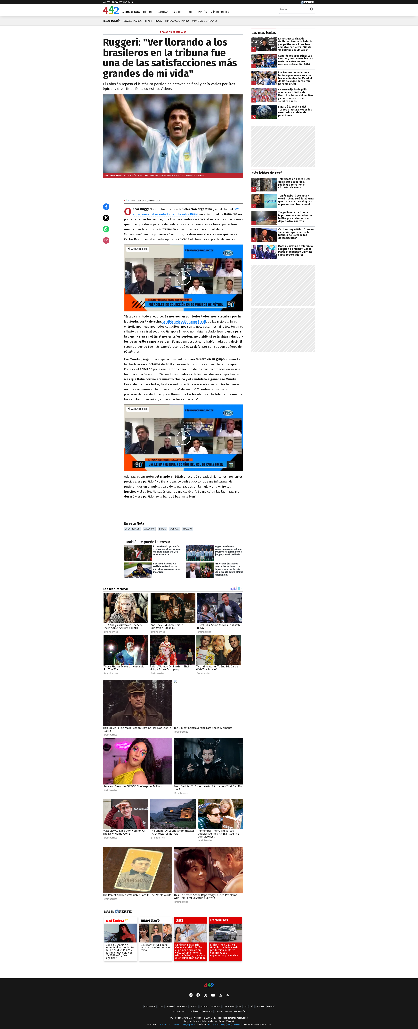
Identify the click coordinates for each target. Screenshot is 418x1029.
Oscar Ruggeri (132, 529)
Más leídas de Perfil (267, 173)
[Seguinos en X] (205, 995)
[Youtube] (213, 995)
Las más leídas (263, 32)
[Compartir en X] (106, 218)
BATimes (270, 1007)
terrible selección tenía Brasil (184, 321)
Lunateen (260, 1007)
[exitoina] (120, 921)
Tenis (189, 12)
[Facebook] (198, 995)
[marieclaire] (155, 921)
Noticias (170, 1007)
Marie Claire (182, 1007)
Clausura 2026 (132, 20)
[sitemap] (227, 995)
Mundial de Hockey (204, 20)
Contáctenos (194, 1011)
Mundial (174, 529)
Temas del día (111, 20)
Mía (252, 1007)
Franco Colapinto (177, 20)
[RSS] (220, 995)
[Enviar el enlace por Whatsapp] (106, 229)
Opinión (201, 12)
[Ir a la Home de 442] (111, 12)
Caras (161, 1007)
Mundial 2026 (131, 12)
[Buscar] (311, 9)
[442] (209, 985)
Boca (158, 20)
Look (239, 1007)
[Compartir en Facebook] (106, 206)
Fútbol (147, 12)
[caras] (190, 921)
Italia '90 (187, 529)
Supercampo (229, 1007)
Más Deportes (219, 12)
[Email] (106, 240)
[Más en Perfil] (123, 912)
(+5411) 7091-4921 (216, 1024)
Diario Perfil (150, 1007)
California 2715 (164, 1024)
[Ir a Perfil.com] (307, 2)
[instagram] (191, 995)
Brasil (194, 214)
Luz (246, 1007)
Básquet (177, 12)
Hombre (194, 1007)
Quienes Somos (179, 1011)
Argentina (149, 529)
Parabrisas (216, 1007)
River (148, 20)
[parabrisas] (225, 921)
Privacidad (208, 1011)
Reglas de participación (235, 1011)
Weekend (204, 1007)
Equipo (219, 1011)
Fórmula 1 (162, 12)
